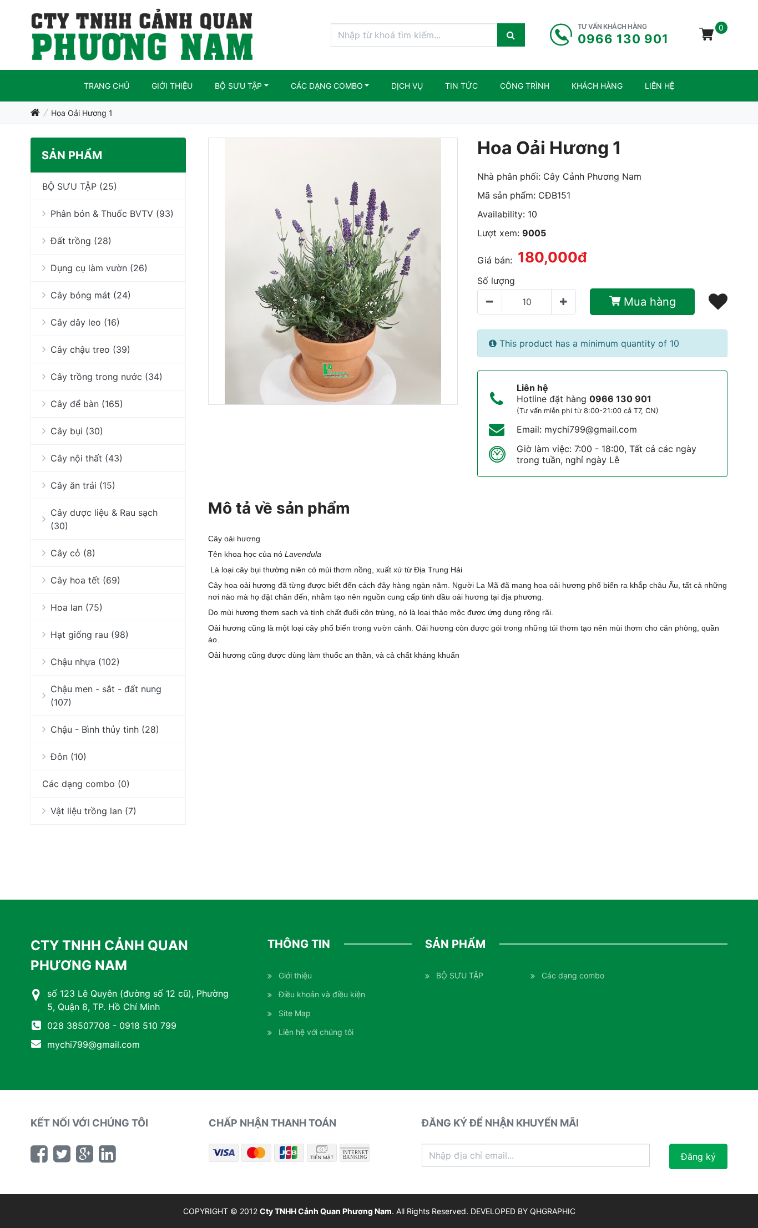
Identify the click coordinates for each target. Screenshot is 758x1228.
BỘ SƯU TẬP (238, 85)
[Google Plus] (84, 1154)
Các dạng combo (327, 85)
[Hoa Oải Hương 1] (333, 271)
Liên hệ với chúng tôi (316, 1032)
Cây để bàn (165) (86, 403)
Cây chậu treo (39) (90, 349)
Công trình (524, 85)
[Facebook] (39, 1154)
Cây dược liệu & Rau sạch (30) (104, 519)
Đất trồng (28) (81, 240)
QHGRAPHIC (552, 1211)
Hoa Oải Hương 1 (82, 113)
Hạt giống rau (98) (89, 634)
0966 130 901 (620, 398)
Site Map (295, 1013)
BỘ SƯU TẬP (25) (79, 186)
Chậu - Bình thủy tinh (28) (104, 729)
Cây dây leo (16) (85, 322)
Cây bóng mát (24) (90, 295)
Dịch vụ (407, 85)
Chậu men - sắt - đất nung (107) (105, 695)
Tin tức (461, 85)
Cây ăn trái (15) (82, 485)
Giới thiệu (172, 85)
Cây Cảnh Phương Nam (592, 176)
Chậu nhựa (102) (85, 661)
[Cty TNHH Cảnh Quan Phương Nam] (142, 35)
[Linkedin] (107, 1154)
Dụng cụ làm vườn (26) (99, 267)
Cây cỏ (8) (72, 553)
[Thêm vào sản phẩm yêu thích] (718, 301)
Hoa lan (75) (76, 607)
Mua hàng (648, 301)
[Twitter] (61, 1154)
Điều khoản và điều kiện (322, 994)
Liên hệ (659, 85)
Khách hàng (597, 85)
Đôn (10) (68, 756)
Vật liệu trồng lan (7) (93, 810)
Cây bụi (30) (76, 431)
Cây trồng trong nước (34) (106, 376)
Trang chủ (106, 85)
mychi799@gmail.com (590, 429)
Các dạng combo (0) (86, 783)
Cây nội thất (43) (86, 458)
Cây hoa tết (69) (85, 580)
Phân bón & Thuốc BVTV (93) (112, 213)
